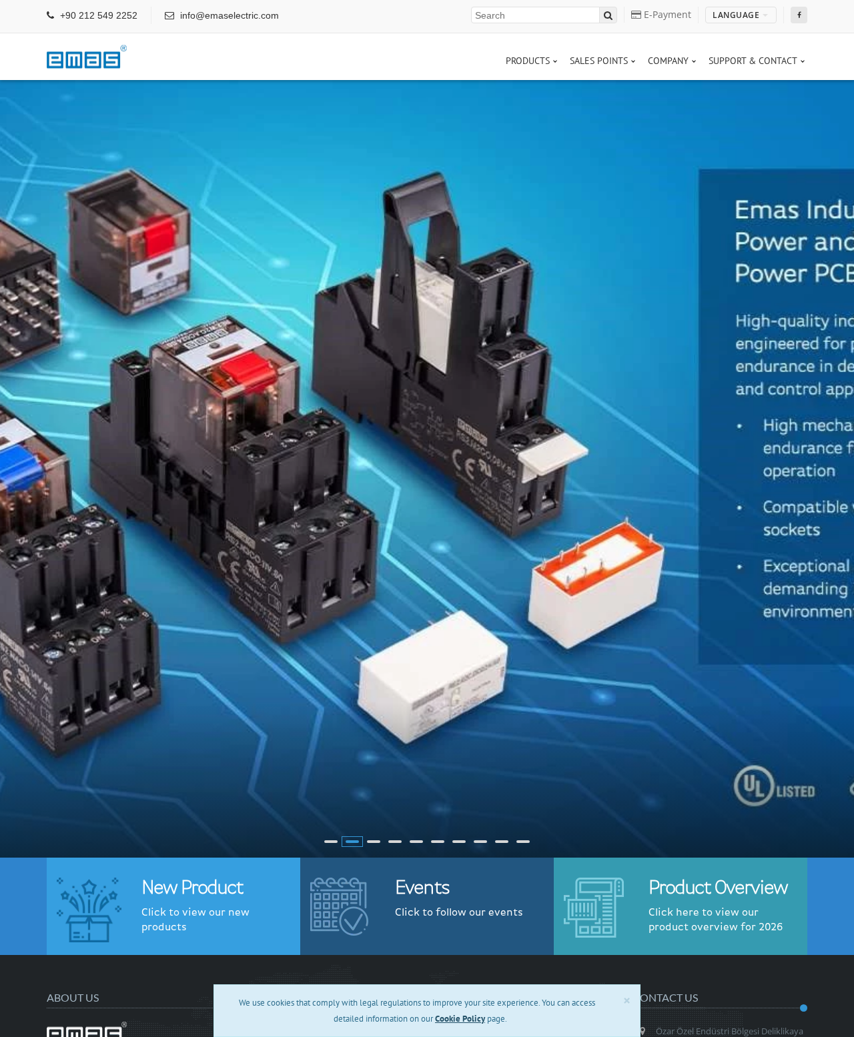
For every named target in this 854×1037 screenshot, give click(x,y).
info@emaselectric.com (228, 15)
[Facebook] (799, 15)
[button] (331, 841)
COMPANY (668, 61)
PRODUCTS (528, 61)
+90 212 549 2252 (97, 15)
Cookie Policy (460, 1018)
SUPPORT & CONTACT (753, 61)
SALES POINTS (599, 61)
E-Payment (666, 14)
